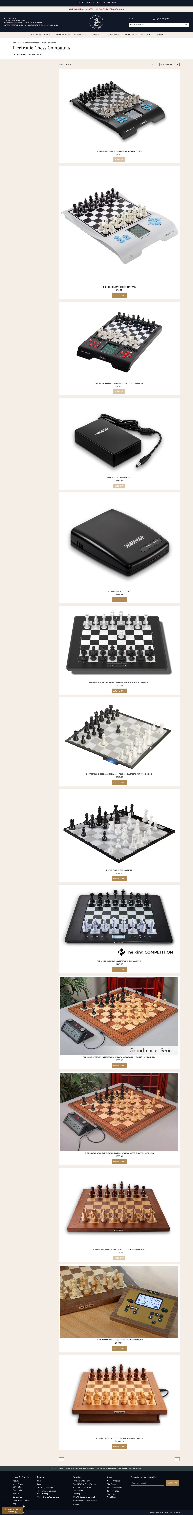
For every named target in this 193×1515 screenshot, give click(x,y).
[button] (12, 1510)
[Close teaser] (23, 1506)
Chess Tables (131, 35)
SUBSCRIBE (172, 1483)
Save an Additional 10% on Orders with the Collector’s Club (31, 25)
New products (10, 18)
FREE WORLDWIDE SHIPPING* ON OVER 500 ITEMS (96, 2)
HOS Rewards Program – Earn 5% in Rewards (23, 23)
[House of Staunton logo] (96, 22)
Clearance (158, 35)
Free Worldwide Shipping (14, 20)
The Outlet (145, 35)
